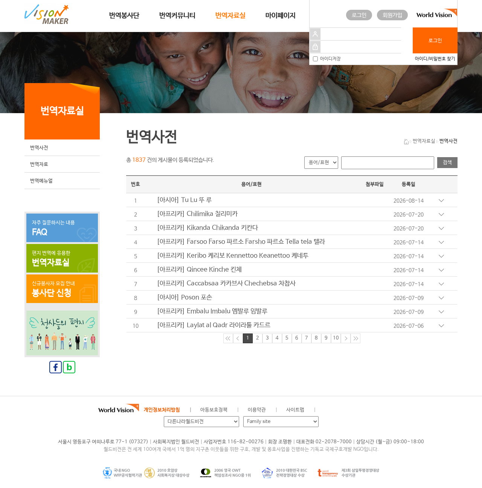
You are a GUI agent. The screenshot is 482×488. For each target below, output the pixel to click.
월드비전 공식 (329, 410)
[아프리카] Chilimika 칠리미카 (197, 214)
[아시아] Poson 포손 (184, 297)
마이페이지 (280, 16)
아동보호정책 (213, 410)
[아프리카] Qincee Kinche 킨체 (199, 269)
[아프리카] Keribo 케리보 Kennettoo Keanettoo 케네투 (232, 255)
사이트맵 (295, 410)
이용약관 (257, 410)
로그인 (359, 15)
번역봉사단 (124, 16)
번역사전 (39, 148)
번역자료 (39, 164)
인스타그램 (380, 410)
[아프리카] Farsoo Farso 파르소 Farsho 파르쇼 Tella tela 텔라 (241, 242)
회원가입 (392, 15)
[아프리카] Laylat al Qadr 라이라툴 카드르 (213, 325)
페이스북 (346, 410)
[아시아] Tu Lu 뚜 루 (184, 200)
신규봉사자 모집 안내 (53, 289)
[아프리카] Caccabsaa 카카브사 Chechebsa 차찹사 (226, 283)
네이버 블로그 (363, 410)
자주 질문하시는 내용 (53, 228)
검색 (447, 162)
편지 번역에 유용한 (51, 259)
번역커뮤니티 (177, 16)
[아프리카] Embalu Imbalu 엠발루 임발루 (212, 311)
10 (336, 338)
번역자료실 (230, 16)
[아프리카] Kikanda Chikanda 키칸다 (207, 228)
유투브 (397, 410)
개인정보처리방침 (162, 410)
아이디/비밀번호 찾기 (435, 59)
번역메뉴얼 (41, 181)
